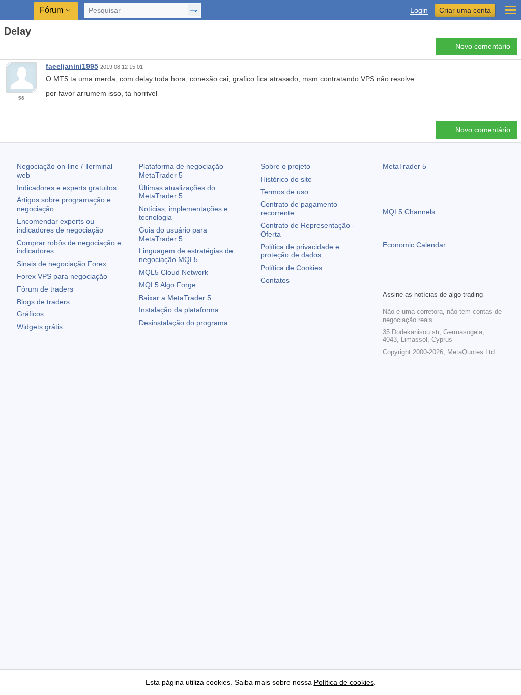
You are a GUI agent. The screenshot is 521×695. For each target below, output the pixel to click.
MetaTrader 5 (404, 166)
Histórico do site (286, 179)
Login (419, 10)
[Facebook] (389, 280)
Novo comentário (482, 46)
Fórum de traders (45, 289)
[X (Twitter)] (421, 280)
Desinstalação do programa (183, 322)
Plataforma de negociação (181, 170)
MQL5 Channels (409, 212)
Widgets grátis (40, 327)
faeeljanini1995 (72, 66)
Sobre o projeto (285, 166)
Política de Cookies (291, 268)
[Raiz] (7, 49)
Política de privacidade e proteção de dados (299, 251)
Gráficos (30, 314)
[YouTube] (437, 280)
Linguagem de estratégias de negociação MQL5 (186, 255)
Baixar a (175, 298)
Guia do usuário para (173, 234)
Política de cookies (344, 682)
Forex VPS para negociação (62, 276)
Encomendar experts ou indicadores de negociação (60, 225)
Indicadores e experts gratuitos (67, 188)
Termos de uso (284, 192)
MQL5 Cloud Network (173, 272)
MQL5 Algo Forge (167, 285)
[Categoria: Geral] (19, 49)
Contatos (275, 280)
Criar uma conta (465, 10)
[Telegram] (405, 280)
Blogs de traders (43, 302)
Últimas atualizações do (177, 192)
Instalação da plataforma (179, 310)
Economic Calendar (414, 245)
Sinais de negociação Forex (61, 263)
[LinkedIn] (454, 280)
